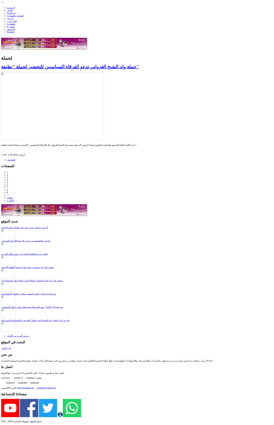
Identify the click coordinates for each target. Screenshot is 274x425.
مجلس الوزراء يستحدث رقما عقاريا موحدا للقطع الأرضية (27, 267)
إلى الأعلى (6, 348)
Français (10, 32)
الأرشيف (11, 29)
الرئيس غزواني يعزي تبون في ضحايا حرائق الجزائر (24, 227)
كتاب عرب (12, 21)
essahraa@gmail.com (46, 388)
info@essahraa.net (25, 388)
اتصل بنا (10, 26)
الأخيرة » (11, 200)
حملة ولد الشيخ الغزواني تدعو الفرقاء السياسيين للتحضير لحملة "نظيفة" (70, 66)
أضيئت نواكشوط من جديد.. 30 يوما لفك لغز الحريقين (25, 241)
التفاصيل (11, 160)
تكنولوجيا (11, 24)
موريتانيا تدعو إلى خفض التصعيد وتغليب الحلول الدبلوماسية (28, 294)
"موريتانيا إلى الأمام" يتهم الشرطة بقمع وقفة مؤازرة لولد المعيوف (32, 307)
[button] (3, 2)
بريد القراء (11, 13)
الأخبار (10, 10)
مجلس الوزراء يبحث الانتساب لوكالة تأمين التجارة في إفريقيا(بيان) (32, 280)
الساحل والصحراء (15, 16)
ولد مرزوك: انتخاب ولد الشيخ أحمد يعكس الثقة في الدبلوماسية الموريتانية (35, 320)
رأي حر (10, 18)
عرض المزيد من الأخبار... (18, 336)
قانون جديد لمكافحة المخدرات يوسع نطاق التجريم (24, 254)
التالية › (10, 198)
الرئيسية (11, 7)
